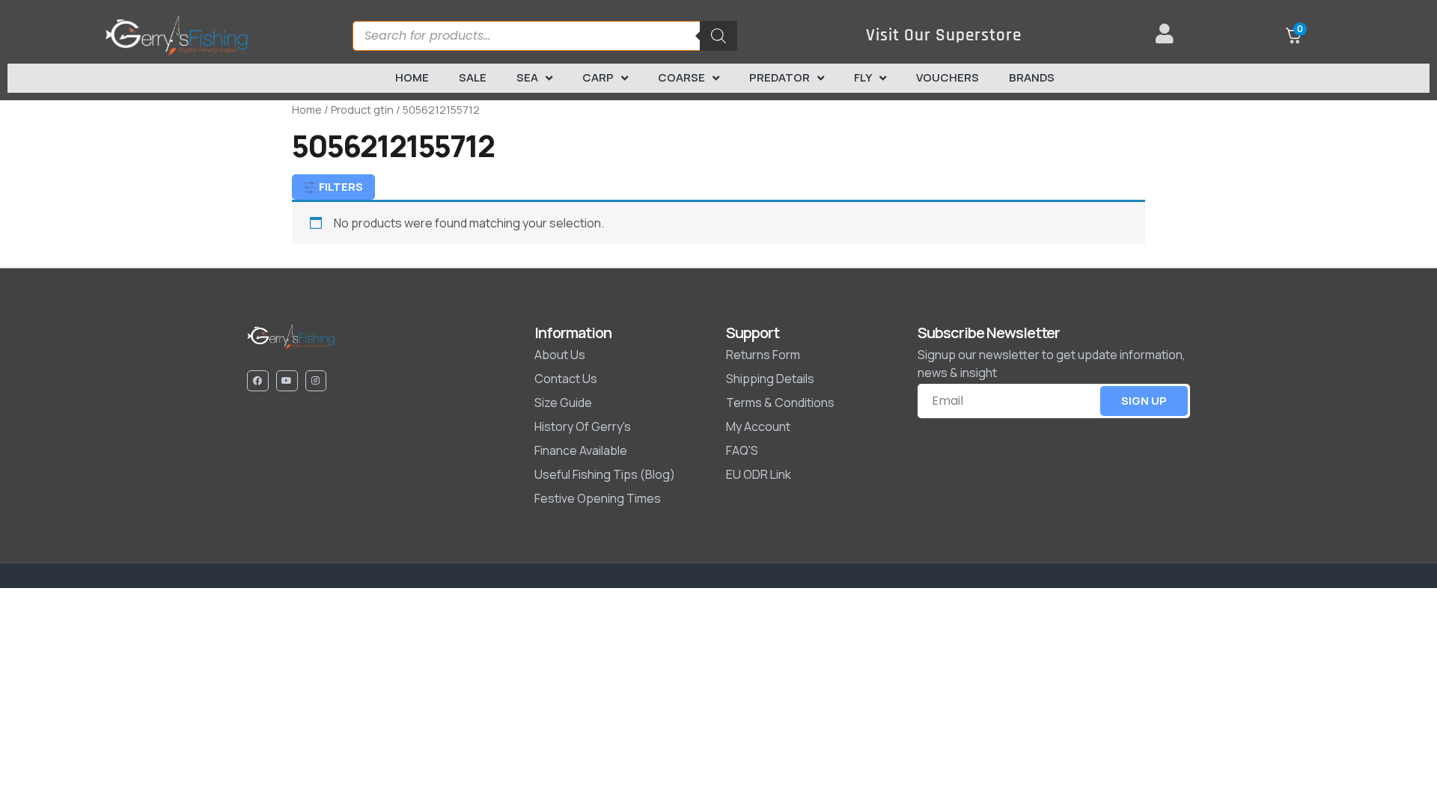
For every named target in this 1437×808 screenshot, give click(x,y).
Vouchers (947, 77)
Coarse (681, 77)
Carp (598, 77)
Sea (527, 77)
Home (412, 77)
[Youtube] (287, 381)
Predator (779, 77)
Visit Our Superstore (944, 35)
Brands (1032, 77)
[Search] (718, 36)
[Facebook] (258, 381)
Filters (340, 187)
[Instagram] (316, 381)
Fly (863, 77)
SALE (472, 77)
